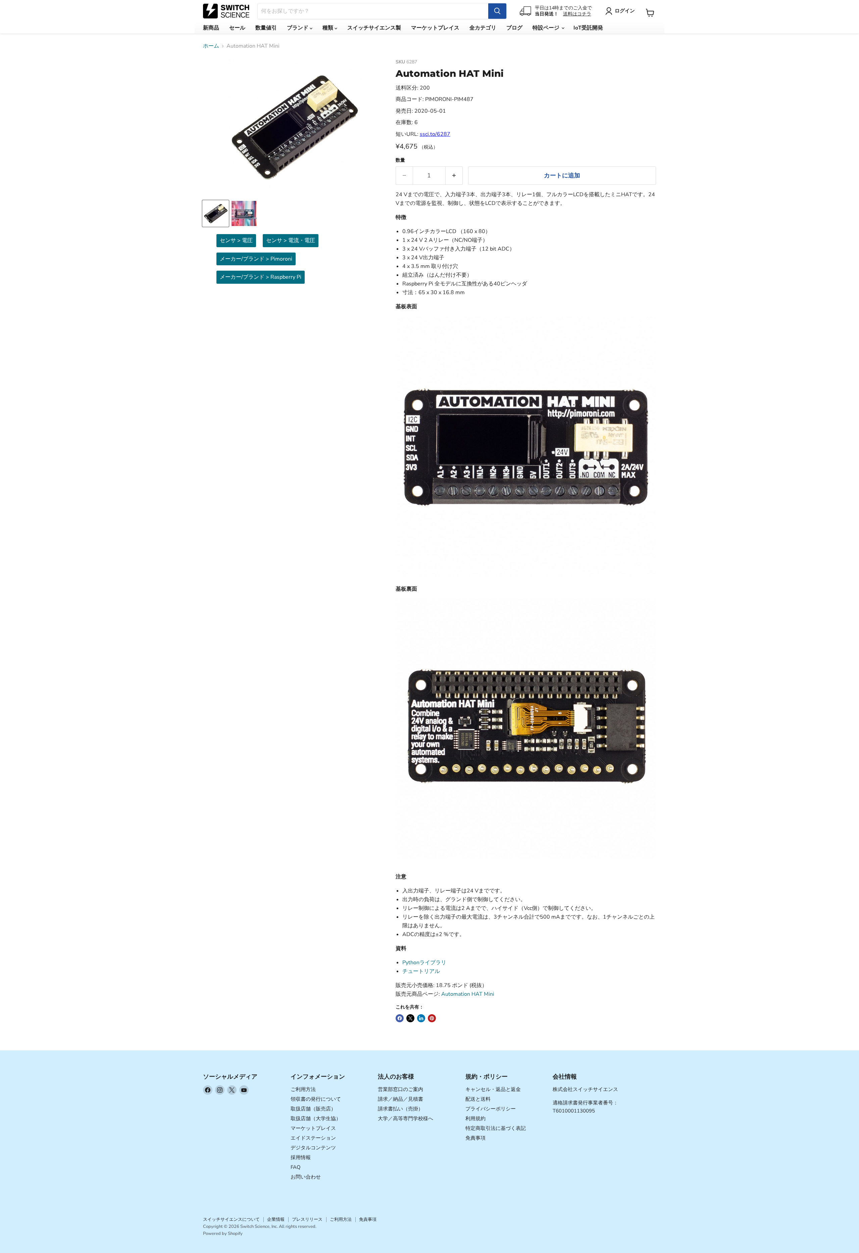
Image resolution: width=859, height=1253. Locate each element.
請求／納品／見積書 (400, 1099)
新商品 (211, 28)
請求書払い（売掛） (400, 1108)
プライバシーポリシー (490, 1108)
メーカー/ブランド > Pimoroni (256, 259)
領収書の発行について (316, 1099)
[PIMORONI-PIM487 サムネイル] (215, 213)
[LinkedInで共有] (421, 1018)
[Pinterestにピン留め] (432, 1018)
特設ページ (547, 28)
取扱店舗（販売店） (313, 1108)
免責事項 (475, 1138)
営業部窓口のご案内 (400, 1089)
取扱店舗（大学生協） (316, 1118)
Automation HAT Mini (467, 994)
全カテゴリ (482, 28)
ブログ (514, 28)
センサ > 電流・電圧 (290, 240)
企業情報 (276, 1219)
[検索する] (497, 11)
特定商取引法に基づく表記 (495, 1128)
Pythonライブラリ (424, 962)
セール (237, 28)
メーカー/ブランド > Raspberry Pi (260, 277)
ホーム (211, 46)
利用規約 (475, 1118)
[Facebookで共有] (400, 1018)
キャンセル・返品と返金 (493, 1089)
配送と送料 (478, 1099)
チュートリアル (421, 971)
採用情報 (301, 1157)
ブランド (298, 28)
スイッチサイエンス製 (374, 28)
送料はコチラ (577, 14)
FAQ (296, 1167)
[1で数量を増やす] (454, 175)
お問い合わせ (306, 1177)
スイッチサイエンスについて (231, 1219)
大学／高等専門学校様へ (405, 1118)
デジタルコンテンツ (313, 1147)
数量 (400, 160)
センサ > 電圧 (236, 240)
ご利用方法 (303, 1089)
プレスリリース (307, 1219)
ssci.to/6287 (435, 134)
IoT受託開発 (588, 28)
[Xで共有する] (410, 1018)
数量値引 (266, 28)
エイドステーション (313, 1138)
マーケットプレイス (435, 28)
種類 (328, 28)
